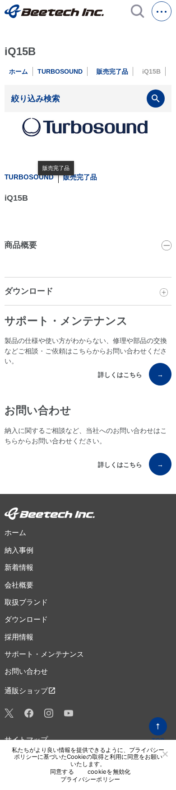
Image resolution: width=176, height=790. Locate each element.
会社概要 (19, 585)
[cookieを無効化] (164, 753)
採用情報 (19, 637)
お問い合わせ (26, 671)
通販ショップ (30, 691)
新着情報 (19, 567)
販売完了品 (112, 71)
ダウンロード (26, 619)
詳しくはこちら (130, 374)
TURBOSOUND (60, 71)
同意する (62, 771)
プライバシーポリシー (90, 779)
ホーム (18, 71)
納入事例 (19, 550)
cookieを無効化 (109, 771)
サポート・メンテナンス (44, 654)
